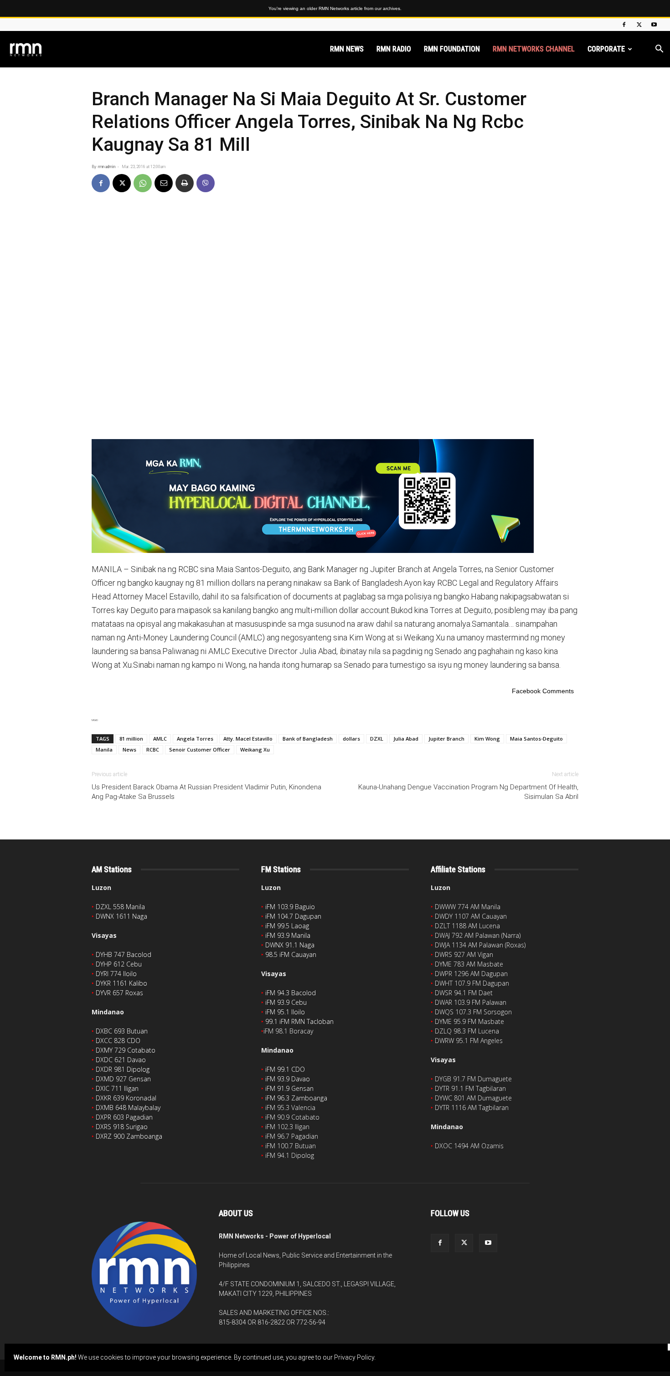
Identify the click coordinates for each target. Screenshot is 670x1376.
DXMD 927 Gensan (123, 1078)
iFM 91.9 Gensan (289, 1088)
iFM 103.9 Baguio (290, 906)
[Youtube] (654, 24)
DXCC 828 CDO (118, 1040)
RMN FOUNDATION (452, 49)
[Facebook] (624, 24)
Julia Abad (405, 738)
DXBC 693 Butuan (122, 1031)
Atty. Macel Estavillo (248, 738)
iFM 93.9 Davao (287, 1078)
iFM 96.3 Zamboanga (296, 1098)
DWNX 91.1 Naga (289, 945)
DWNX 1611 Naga (121, 916)
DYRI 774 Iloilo (116, 973)
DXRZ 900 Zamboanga (129, 1136)
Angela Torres (195, 738)
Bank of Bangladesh (308, 738)
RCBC (152, 749)
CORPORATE (606, 49)
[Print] (184, 183)
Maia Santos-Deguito (536, 738)
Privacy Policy (354, 1357)
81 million (131, 738)
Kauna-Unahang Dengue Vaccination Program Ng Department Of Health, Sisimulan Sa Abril (468, 792)
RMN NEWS (347, 49)
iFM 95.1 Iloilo (285, 1012)
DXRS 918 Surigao (122, 1126)
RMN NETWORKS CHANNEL (534, 49)
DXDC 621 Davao (121, 1059)
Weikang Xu (255, 749)
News (129, 749)
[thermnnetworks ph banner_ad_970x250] (335, 496)
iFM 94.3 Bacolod (290, 992)
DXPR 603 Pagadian (124, 1117)
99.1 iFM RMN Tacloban (299, 1021)
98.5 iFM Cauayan (290, 954)
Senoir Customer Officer (199, 749)
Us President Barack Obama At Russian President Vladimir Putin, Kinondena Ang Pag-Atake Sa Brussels (206, 792)
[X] (639, 24)
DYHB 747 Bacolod (123, 954)
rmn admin (106, 166)
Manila (104, 749)
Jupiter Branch (446, 738)
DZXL (376, 738)
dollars (351, 738)
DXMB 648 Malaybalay (128, 1107)
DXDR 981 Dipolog (122, 1069)
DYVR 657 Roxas (119, 992)
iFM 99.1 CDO (285, 1069)
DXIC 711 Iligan (117, 1088)
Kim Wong (487, 738)
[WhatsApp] (143, 183)
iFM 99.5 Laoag (287, 925)
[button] (659, 50)
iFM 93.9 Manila (287, 935)
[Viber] (205, 183)
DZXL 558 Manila (120, 906)
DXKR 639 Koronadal (126, 1098)
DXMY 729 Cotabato (125, 1050)
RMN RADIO (393, 49)
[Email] (164, 183)
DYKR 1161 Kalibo (121, 983)
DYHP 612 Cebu (119, 964)
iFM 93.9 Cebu (286, 1002)
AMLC (160, 738)
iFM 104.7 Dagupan (293, 916)
